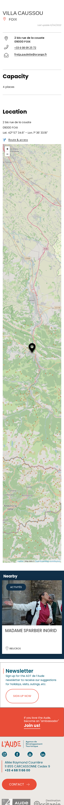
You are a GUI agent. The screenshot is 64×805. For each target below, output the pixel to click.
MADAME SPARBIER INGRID (31, 630)
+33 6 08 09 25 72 (25, 48)
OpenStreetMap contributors (47, 561)
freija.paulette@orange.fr (30, 54)
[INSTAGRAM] (4, 754)
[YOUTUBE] (30, 754)
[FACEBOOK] (17, 754)
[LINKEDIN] (43, 754)
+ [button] (7, 148)
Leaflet (20, 561)
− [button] (7, 153)
